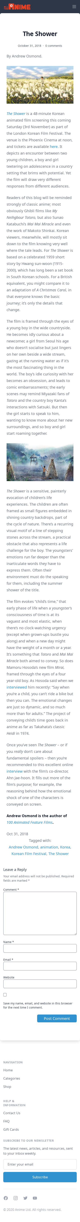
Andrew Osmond (23, 847)
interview (15, 771)
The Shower (16, 113)
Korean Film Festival (28, 853)
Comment (11, 890)
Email (8, 960)
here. (54, 146)
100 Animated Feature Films (30, 822)
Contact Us (11, 1113)
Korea (65, 847)
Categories (11, 1078)
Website (8, 977)
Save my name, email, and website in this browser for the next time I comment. (37, 1005)
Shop (7, 1086)
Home (8, 1070)
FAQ (6, 1121)
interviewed (17, 687)
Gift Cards (11, 1129)
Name (8, 942)
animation (49, 847)
